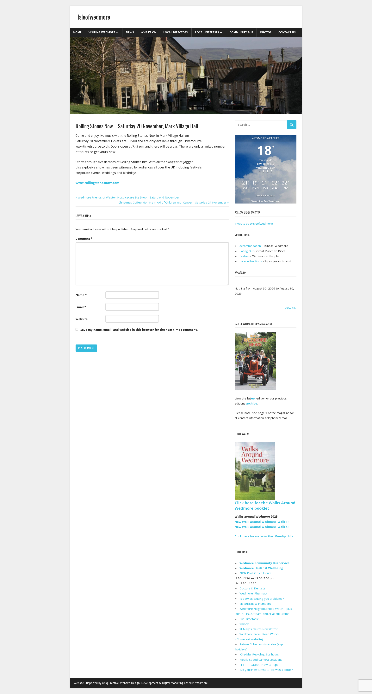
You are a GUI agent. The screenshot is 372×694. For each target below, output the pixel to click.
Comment (84, 238)
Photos (265, 32)
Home (77, 32)
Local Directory (175, 32)
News (130, 32)
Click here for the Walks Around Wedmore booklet (265, 505)
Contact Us (287, 32)
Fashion (244, 256)
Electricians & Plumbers (255, 604)
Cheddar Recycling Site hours (261, 654)
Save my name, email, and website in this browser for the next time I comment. (139, 330)
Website (82, 319)
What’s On (148, 32)
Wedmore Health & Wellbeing (261, 568)
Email (81, 307)
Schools (244, 624)
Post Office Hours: (255, 573)
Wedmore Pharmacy (253, 593)
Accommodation (250, 246)
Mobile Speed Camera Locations (260, 659)
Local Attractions (250, 261)
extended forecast (265, 195)
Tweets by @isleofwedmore (254, 223)
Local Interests (207, 32)
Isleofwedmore (94, 16)
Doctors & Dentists (252, 588)
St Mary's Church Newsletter (258, 629)
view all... (290, 308)
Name (81, 295)
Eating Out (246, 251)
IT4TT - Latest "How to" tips (258, 665)
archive (251, 403)
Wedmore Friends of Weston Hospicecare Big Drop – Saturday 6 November (128, 197)
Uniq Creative (110, 683)
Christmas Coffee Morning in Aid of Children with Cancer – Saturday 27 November (172, 202)
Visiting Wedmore (102, 32)
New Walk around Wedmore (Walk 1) (261, 522)
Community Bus (241, 32)
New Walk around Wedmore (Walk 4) (261, 527)
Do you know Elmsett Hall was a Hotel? (266, 670)
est (253, 398)
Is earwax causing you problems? (261, 598)
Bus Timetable (249, 619)
